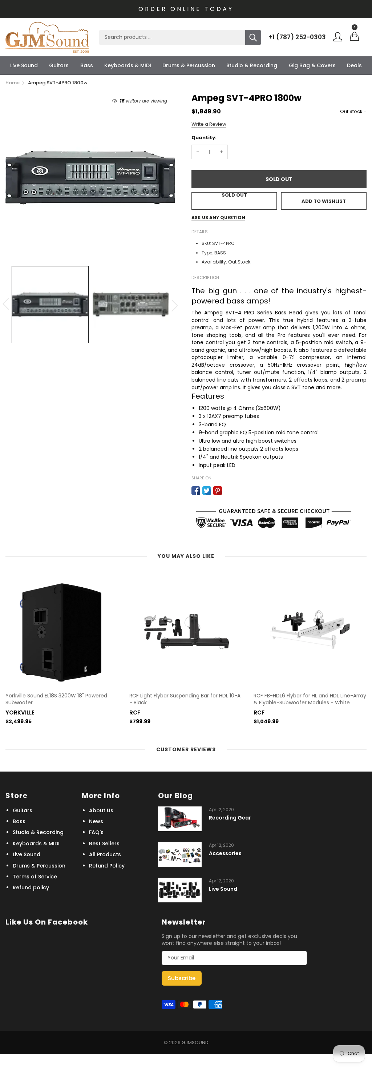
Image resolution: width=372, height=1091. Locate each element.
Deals (354, 65)
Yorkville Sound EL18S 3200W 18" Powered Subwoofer (56, 699)
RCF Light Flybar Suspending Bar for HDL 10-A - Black (184, 699)
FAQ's (96, 832)
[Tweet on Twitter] (206, 490)
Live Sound (24, 65)
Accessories (225, 853)
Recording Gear (230, 817)
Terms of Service (35, 876)
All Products (105, 854)
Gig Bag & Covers (312, 65)
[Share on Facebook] (195, 490)
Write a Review (208, 124)
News (96, 821)
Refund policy (31, 887)
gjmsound (195, 1042)
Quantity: (204, 137)
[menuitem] (24, 65)
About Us (101, 810)
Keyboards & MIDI (127, 65)
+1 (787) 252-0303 (297, 37)
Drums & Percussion (188, 65)
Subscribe (181, 978)
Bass (86, 65)
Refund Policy (107, 865)
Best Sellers (104, 843)
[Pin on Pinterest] (217, 490)
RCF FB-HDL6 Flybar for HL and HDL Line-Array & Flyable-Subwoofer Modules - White (310, 699)
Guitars (59, 65)
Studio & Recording (251, 65)
